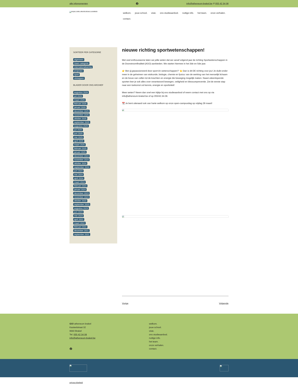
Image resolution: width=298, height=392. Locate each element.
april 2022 (78, 219)
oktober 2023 (80, 201)
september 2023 (81, 204)
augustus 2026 (81, 92)
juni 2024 (78, 171)
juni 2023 (78, 212)
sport (76, 74)
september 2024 (81, 167)
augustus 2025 (81, 126)
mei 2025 (78, 137)
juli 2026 (78, 96)
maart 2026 (79, 100)
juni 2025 (78, 133)
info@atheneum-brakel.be (199, 3)
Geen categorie (81, 63)
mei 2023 (78, 216)
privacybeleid (76, 382)
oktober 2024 (80, 163)
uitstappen (79, 78)
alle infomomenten (78, 3)
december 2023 (81, 193)
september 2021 (81, 234)
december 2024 (81, 156)
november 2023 (81, 197)
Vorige (125, 303)
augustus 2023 (81, 208)
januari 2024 (80, 189)
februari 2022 (80, 227)
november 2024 (81, 160)
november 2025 (81, 115)
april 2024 (78, 178)
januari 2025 (80, 152)
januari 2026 (80, 107)
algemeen (78, 59)
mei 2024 (78, 174)
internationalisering (83, 67)
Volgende (224, 303)
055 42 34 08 (222, 3)
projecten (78, 71)
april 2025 (78, 141)
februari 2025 (80, 148)
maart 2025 (79, 145)
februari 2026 (80, 104)
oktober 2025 (80, 118)
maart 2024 (79, 182)
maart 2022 (79, 223)
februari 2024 (80, 186)
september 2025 (81, 122)
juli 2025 (78, 130)
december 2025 (81, 111)
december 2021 (81, 230)
